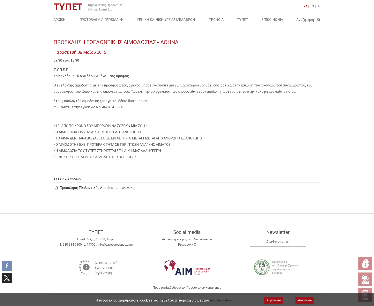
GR (305, 6)
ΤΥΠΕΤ (242, 20)
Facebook (184, 244)
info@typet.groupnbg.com (115, 244)
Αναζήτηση (306, 20)
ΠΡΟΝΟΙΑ (216, 20)
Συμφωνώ (274, 300)
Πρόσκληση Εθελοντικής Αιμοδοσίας (89, 188)
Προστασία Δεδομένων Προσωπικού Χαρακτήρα (187, 287)
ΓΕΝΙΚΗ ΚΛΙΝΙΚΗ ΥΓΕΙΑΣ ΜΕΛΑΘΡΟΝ (166, 20)
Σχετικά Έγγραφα (67, 178)
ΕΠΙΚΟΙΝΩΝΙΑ (272, 20)
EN (312, 6)
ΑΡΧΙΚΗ (60, 20)
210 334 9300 (72, 244)
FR (318, 6)
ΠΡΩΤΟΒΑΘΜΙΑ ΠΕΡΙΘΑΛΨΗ (101, 20)
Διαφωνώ (305, 300)
